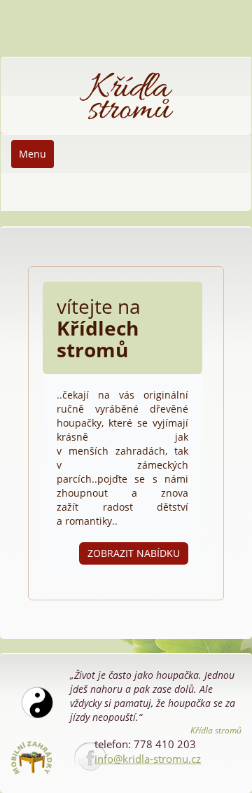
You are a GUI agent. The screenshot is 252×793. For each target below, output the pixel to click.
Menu (32, 153)
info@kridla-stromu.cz (147, 759)
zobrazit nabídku (134, 553)
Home (24, 64)
